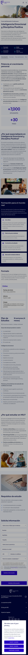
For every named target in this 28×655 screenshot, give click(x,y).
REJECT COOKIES (14, 646)
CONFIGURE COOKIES (14, 650)
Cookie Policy (11, 637)
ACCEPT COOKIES (14, 642)
